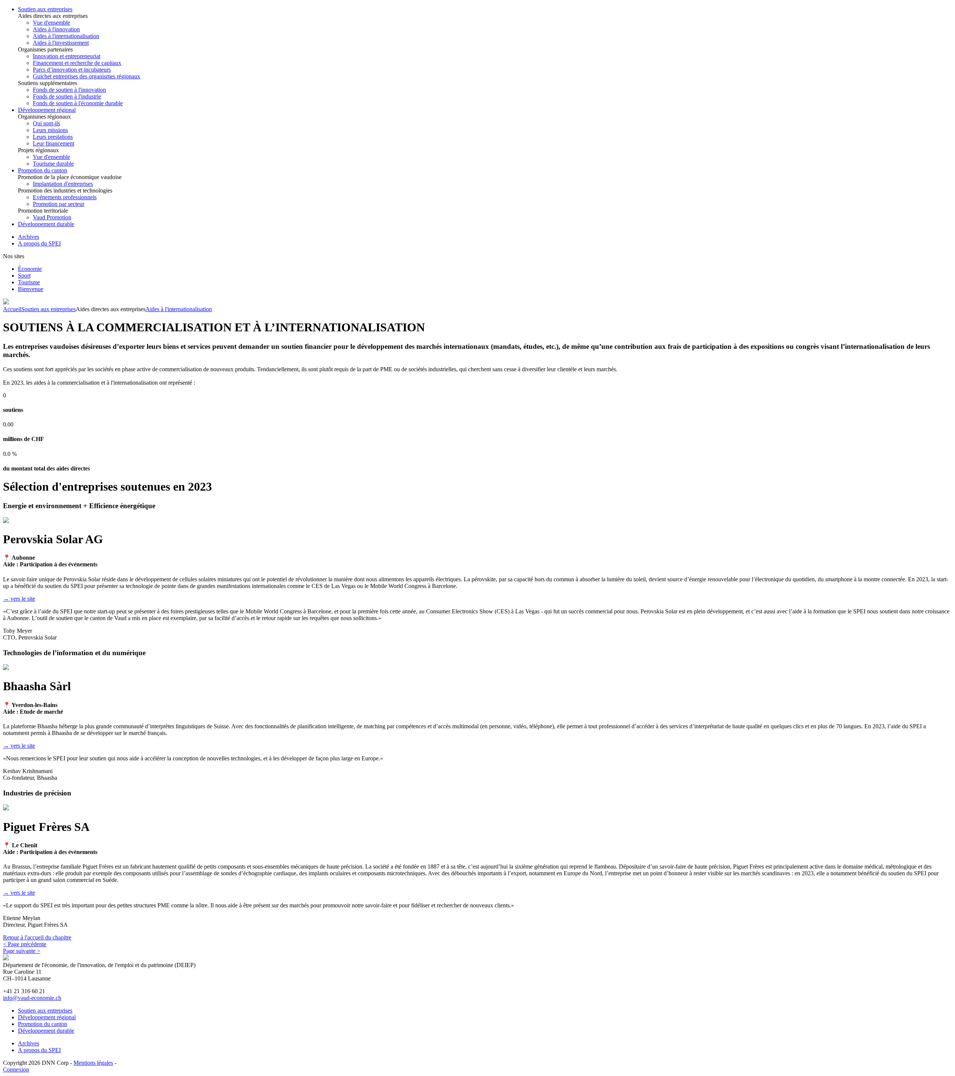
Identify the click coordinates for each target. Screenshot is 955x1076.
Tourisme (29, 282)
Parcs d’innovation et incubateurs (72, 69)
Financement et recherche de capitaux (77, 63)
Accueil (12, 309)
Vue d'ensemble (51, 22)
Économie (30, 269)
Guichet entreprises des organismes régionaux (86, 76)
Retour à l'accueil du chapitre (37, 937)
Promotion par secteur (58, 204)
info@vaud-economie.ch (32, 998)
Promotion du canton (42, 170)
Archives (28, 237)
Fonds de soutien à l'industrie (67, 96)
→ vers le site (19, 598)
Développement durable (46, 224)
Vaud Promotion (52, 217)
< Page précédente (24, 944)
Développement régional (47, 110)
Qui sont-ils (46, 123)
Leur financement (53, 143)
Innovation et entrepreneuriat (66, 56)
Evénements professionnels (65, 197)
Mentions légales (93, 1063)
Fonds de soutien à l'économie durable (78, 103)
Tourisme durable (53, 163)
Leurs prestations (53, 137)
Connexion (16, 1069)
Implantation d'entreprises (63, 184)
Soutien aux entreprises (45, 9)
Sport (24, 275)
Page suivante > (21, 951)
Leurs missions (50, 130)
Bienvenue (30, 289)
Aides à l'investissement (61, 43)
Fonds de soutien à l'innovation (69, 90)
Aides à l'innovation (56, 29)
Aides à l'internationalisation (66, 36)
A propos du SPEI (39, 243)
